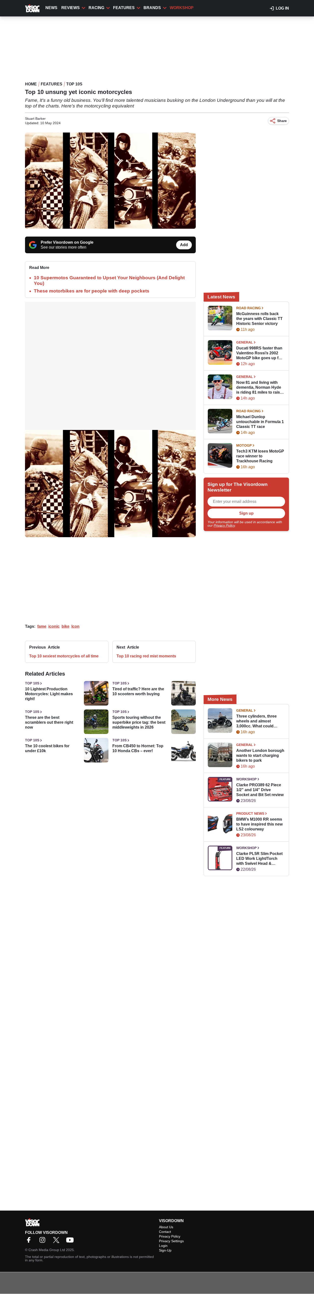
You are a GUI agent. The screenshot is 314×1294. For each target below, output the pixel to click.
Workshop (182, 8)
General (244, 342)
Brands (152, 8)
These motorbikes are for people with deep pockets (91, 290)
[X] (57, 1242)
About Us (166, 1227)
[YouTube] (71, 1242)
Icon (75, 626)
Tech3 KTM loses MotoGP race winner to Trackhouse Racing (260, 456)
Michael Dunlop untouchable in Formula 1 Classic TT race (260, 422)
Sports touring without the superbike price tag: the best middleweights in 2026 (138, 722)
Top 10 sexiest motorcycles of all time (64, 656)
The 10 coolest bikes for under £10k (47, 748)
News (51, 8)
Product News (250, 813)
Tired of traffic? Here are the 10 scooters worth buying (138, 691)
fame (41, 626)
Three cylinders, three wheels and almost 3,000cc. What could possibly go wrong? (256, 721)
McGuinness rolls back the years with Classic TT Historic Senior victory (259, 319)
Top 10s (74, 84)
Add (184, 245)
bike (65, 626)
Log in (282, 8)
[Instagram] (44, 1242)
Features (124, 8)
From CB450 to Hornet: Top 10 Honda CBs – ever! (137, 748)
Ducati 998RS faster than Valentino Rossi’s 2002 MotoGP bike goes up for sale (259, 353)
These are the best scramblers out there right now (49, 722)
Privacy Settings (171, 1241)
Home (31, 84)
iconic (54, 626)
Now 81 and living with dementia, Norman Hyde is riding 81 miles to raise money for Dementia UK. (259, 387)
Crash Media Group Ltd (46, 1250)
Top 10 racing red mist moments (146, 656)
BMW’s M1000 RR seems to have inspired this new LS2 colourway (259, 824)
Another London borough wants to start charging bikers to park (260, 755)
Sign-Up (165, 1250)
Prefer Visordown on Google (67, 242)
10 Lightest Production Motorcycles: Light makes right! (49, 694)
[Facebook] (30, 1242)
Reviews (70, 8)
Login (163, 1245)
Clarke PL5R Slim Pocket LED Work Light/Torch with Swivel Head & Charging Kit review (259, 859)
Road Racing (248, 308)
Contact (165, 1231)
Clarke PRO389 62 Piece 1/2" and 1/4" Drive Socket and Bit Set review (260, 790)
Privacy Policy (224, 525)
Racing (96, 8)
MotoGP (244, 445)
